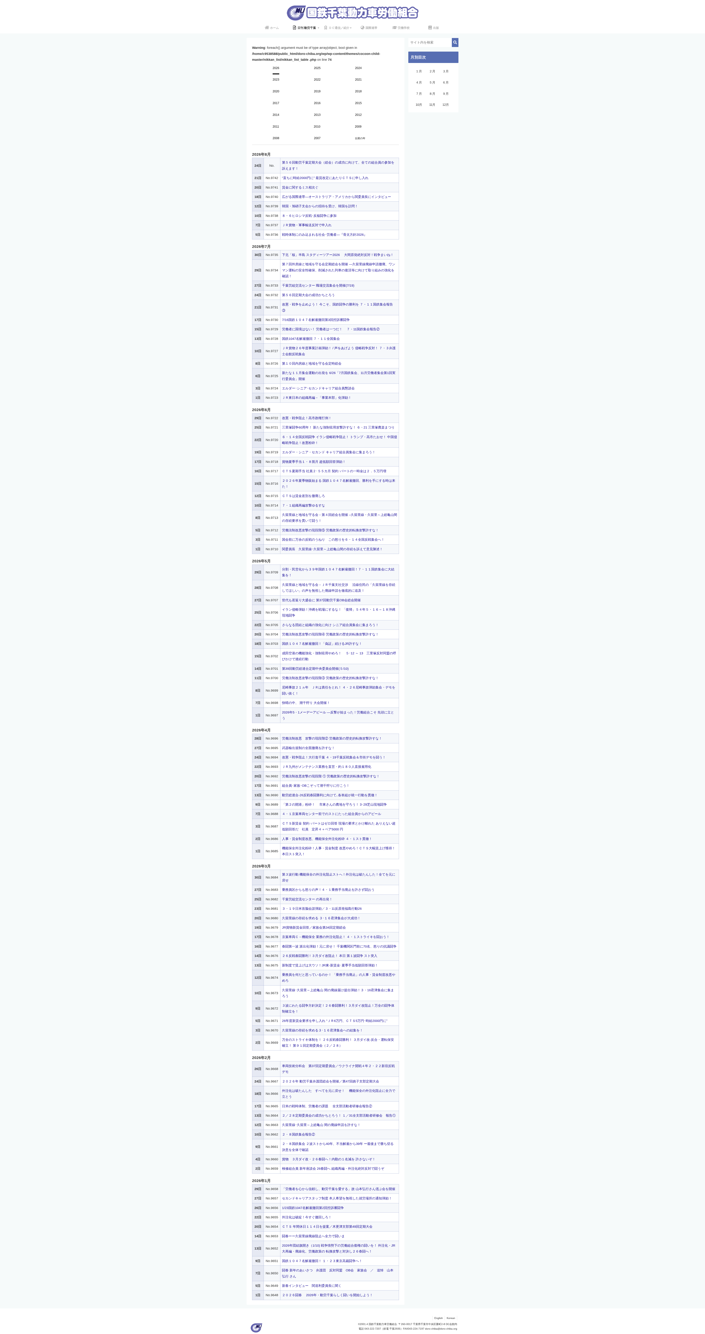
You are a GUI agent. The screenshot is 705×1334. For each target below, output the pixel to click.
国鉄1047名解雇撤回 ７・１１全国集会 (311, 339)
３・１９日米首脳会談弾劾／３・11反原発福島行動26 (322, 908)
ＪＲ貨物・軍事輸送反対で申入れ (307, 225)
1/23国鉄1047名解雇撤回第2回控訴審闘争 (313, 1208)
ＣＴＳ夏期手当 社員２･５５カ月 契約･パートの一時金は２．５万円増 (334, 471)
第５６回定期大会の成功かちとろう (308, 295)
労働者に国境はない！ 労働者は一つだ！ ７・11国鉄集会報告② (331, 329)
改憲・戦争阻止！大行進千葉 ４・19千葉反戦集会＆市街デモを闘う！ (334, 757)
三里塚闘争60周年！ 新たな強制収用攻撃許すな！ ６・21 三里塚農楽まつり (338, 427)
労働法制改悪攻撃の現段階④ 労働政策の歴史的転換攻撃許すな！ (330, 634)
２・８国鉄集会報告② (298, 1134)
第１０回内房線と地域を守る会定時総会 (311, 363)
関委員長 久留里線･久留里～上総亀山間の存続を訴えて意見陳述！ (332, 549)
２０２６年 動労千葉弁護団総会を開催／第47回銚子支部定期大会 (330, 1081)
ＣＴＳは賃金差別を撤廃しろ (303, 496)
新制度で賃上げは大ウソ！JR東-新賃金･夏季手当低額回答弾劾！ (330, 965)
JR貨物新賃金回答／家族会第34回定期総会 (314, 927)
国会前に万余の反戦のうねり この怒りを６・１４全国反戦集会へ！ (333, 539)
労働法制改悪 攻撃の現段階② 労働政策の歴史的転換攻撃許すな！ (332, 738)
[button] (455, 42)
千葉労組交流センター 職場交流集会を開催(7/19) (318, 285)
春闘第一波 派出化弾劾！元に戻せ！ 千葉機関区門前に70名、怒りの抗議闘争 (339, 946)
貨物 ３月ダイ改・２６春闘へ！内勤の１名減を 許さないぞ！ (328, 1159)
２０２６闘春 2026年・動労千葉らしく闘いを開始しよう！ (327, 1295)
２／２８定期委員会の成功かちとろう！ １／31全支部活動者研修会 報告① (339, 1115)
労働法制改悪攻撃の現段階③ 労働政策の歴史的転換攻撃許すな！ (330, 678)
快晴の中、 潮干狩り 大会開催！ (306, 703)
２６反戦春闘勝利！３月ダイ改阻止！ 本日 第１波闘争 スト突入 (329, 956)
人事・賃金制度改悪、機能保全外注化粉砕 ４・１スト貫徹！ (327, 839)
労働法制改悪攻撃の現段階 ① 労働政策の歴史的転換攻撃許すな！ (331, 776)
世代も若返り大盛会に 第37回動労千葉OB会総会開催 (321, 600)
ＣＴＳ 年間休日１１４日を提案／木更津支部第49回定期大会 (327, 1226)
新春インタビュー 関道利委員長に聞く (311, 1286)
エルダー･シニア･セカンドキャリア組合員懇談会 (318, 388)
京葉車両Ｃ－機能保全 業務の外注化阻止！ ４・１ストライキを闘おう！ (336, 937)
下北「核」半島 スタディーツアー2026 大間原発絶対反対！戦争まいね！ (338, 255)
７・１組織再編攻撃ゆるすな (303, 505)
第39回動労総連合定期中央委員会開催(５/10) (315, 668)
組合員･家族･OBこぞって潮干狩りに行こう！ (316, 785)
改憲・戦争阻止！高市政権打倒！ (307, 418)
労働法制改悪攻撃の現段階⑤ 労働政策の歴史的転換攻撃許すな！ (330, 530)
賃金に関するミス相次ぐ (300, 187)
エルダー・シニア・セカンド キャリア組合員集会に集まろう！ (328, 452)
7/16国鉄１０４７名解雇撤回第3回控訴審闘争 (316, 320)
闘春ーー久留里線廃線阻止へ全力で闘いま (313, 1236)
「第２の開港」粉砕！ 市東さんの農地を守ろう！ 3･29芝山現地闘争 (334, 804)
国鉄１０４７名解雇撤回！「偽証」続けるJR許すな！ (322, 644)
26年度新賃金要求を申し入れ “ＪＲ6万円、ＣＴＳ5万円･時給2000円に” (334, 1021)
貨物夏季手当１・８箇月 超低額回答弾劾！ (314, 462)
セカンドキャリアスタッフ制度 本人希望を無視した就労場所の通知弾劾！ (337, 1198)
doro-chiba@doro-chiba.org (441, 1328)
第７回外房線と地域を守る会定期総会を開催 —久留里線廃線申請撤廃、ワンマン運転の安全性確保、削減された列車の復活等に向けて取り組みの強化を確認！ (338, 270)
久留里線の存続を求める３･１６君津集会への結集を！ (322, 1030)
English (438, 1318)
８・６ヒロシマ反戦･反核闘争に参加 (309, 216)
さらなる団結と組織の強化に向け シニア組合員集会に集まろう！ (330, 625)
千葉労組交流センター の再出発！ (307, 899)
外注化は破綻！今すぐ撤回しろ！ (307, 1217)
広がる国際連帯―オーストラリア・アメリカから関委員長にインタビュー (336, 197)
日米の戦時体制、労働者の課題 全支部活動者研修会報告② (327, 1106)
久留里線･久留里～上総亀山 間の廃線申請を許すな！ (321, 1125)
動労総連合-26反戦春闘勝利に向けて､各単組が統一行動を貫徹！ (330, 795)
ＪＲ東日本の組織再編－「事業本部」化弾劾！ (316, 398)
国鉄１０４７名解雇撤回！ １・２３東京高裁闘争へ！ (322, 1261)
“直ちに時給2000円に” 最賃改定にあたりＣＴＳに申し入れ (325, 178)
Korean (451, 1318)
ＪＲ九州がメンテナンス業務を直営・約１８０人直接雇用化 (326, 767)
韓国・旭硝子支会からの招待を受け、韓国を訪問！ (320, 206)
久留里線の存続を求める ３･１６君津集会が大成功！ (321, 918)
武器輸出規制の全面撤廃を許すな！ (308, 748)
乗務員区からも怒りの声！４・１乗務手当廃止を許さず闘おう (328, 890)
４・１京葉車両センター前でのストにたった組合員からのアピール (331, 814)
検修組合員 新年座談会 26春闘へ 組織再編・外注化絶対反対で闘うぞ (333, 1168)
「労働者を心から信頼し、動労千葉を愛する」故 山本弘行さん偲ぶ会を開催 (338, 1189)
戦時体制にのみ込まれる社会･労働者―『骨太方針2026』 (324, 234)
